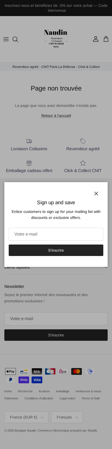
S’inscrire (56, 250)
